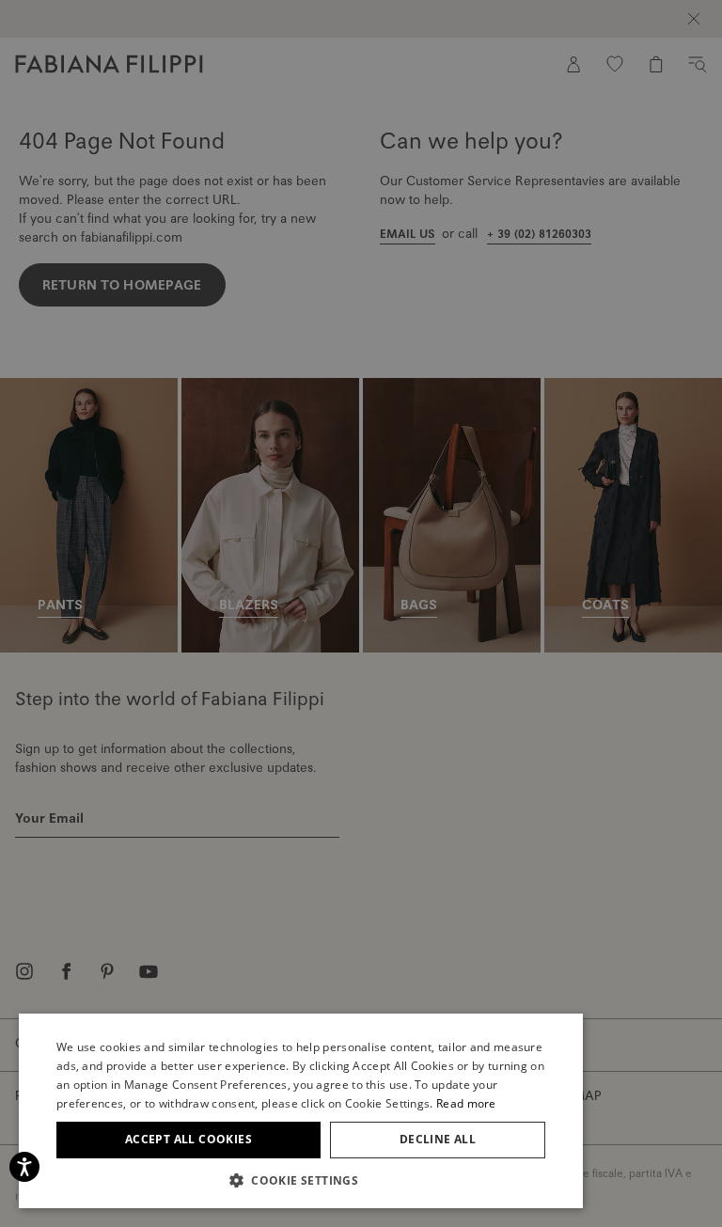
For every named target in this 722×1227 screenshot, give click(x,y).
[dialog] (361, 613)
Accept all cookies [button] (188, 1139)
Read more (466, 1103)
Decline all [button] (438, 1139)
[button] (300, 1180)
